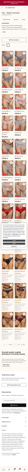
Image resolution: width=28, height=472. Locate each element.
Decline (14, 243)
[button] (26, 2)
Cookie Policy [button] (15, 234)
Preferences (14, 246)
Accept (14, 240)
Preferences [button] (5, 237)
